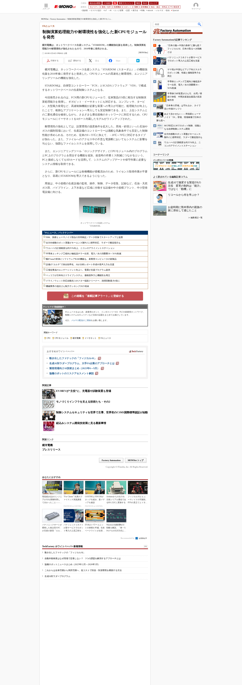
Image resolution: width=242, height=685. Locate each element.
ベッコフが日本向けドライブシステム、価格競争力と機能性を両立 (78, 275)
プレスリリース (51, 449)
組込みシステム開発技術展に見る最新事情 (81, 423)
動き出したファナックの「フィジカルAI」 (65, 552)
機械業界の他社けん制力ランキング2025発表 (67, 286)
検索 (199, 24)
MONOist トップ (136, 460)
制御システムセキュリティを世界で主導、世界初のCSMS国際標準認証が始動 (102, 412)
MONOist (44, 19)
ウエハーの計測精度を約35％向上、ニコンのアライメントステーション (80, 248)
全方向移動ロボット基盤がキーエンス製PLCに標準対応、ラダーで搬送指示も (83, 242)
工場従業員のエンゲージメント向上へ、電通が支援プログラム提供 (78, 270)
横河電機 (77, 338)
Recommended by (128, 538)
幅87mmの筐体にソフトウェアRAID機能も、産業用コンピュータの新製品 (81, 259)
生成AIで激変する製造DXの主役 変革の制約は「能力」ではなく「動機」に (185, 185)
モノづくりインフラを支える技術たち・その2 (83, 401)
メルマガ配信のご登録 (81, 320)
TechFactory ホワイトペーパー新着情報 (62, 546)
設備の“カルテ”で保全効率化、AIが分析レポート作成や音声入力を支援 (80, 264)
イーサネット (90, 338)
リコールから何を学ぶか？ (184, 194)
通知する (77, 60)
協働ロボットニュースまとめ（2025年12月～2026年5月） (72, 564)
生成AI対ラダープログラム (57, 576)
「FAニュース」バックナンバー (58, 232)
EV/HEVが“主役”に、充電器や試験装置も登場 (83, 391)
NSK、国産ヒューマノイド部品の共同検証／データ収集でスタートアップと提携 (84, 237)
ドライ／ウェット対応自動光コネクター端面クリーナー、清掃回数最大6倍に (83, 281)
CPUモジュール (61, 338)
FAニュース (106, 338)
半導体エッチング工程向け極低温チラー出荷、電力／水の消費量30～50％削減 (83, 253)
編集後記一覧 (196, 217)
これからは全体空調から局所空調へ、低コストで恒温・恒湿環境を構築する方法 (83, 570)
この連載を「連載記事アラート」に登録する (97, 295)
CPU (49, 338)
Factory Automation (58, 19)
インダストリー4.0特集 (163, 160)
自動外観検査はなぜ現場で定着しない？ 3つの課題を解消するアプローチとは (83, 558)
